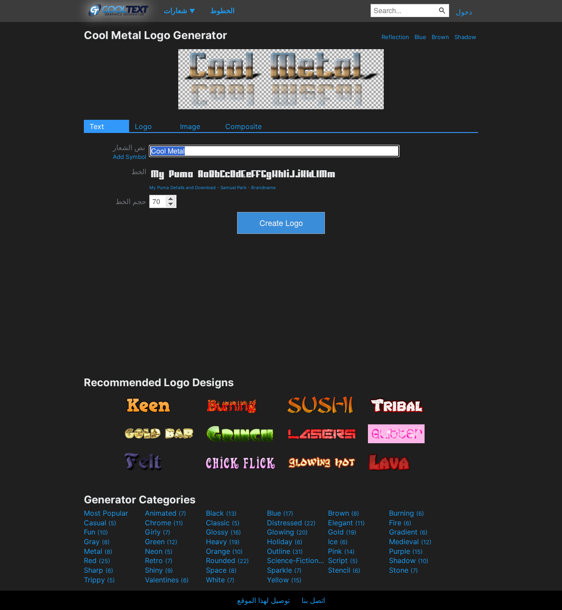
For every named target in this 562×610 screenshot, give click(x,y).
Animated (165, 513)
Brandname (263, 187)
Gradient (408, 531)
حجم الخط (130, 201)
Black (221, 513)
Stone (403, 570)
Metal (98, 551)
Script (343, 560)
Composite (243, 126)
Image (190, 126)
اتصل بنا (313, 600)
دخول (464, 11)
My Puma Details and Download (182, 187)
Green (161, 541)
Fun (96, 531)
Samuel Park (233, 187)
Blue (420, 36)
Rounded (227, 560)
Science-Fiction (296, 560)
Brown (440, 36)
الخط (138, 171)
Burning (406, 513)
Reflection (395, 36)
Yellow (284, 579)
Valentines (167, 579)
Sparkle (284, 570)
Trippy (99, 579)
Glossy (223, 531)
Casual (100, 522)
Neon (159, 551)
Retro (159, 560)
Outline (285, 551)
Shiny (159, 570)
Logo (143, 126)
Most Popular (106, 513)
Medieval (410, 541)
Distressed (291, 522)
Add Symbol (129, 156)
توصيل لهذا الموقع (263, 600)
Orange (224, 551)
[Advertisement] (42, 160)
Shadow (465, 36)
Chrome (164, 522)
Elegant (346, 522)
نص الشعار (129, 151)
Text (97, 126)
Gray (97, 541)
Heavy (223, 541)
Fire (400, 522)
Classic (223, 522)
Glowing (287, 531)
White (220, 579)
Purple (406, 551)
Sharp (98, 570)
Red (97, 560)
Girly (157, 531)
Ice (338, 541)
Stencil (344, 570)
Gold (342, 531)
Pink (341, 551)
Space (221, 570)
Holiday (285, 541)
